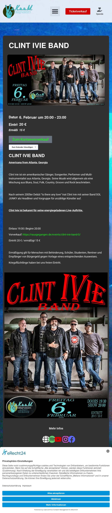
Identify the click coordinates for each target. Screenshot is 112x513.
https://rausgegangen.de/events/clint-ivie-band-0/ (51, 234)
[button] (55, 11)
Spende (99, 14)
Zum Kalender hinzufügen (22, 147)
